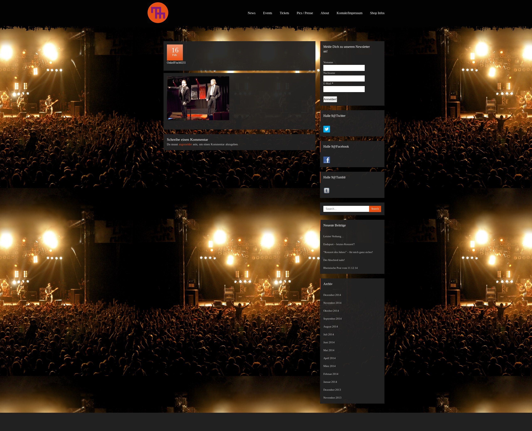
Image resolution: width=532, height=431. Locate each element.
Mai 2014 (328, 350)
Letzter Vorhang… (333, 236)
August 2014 (330, 326)
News (251, 13)
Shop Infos (377, 13)
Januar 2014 (330, 381)
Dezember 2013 (332, 389)
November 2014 (332, 302)
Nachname (329, 73)
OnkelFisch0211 (176, 62)
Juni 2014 (329, 342)
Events (267, 13)
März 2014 (329, 366)
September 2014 (332, 318)
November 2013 (332, 397)
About (325, 13)
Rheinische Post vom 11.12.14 (340, 268)
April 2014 (329, 358)
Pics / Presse (305, 13)
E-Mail (328, 83)
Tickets (284, 13)
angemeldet (185, 144)
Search (375, 208)
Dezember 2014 (332, 295)
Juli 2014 (328, 334)
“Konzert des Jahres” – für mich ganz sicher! (348, 252)
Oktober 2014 (331, 310)
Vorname (328, 62)
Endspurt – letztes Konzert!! (339, 244)
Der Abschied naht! (334, 260)
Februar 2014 (330, 374)
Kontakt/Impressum (349, 13)
